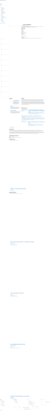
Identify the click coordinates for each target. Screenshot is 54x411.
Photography (2, 8)
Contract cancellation (31, 404)
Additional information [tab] (12, 127)
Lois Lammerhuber (16, 100)
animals (35, 38)
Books (1, 7)
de (1, 5)
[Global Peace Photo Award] (36, 407)
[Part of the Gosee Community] (38, 407)
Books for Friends (3, 12)
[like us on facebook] (21, 407)
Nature (2, 10)
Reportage (2, 9)
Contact (2, 15)
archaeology (37, 38)
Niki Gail (11, 106)
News (1, 14)
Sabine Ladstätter (13, 110)
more (18, 108)
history (39, 38)
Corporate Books (3, 405)
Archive (2, 13)
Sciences (3, 404)
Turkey (41, 38)
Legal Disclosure (3, 16)
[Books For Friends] (25, 407)
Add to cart (23, 37)
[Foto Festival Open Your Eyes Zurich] (33, 407)
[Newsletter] (17, 407)
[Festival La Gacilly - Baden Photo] (30, 407)
